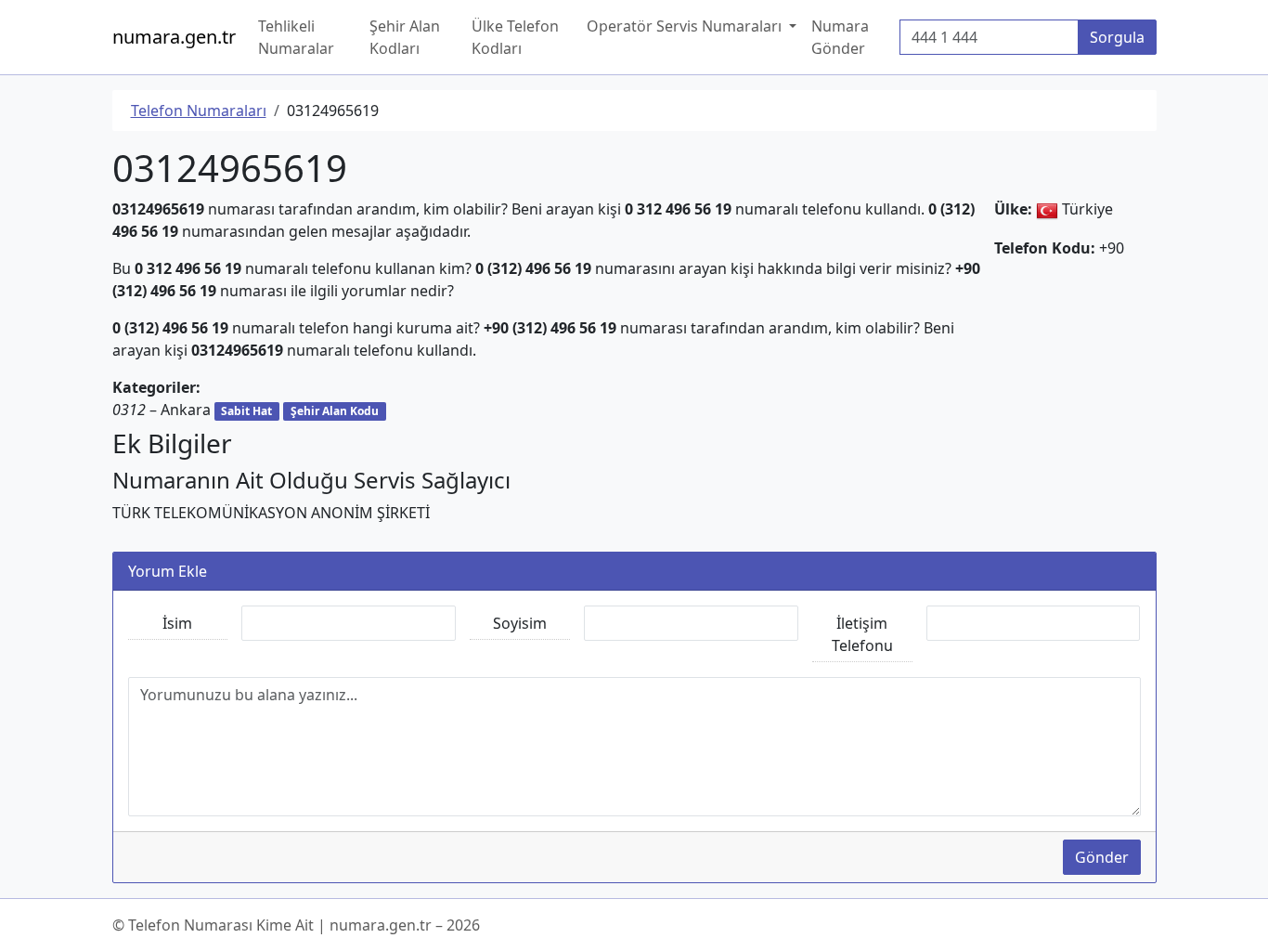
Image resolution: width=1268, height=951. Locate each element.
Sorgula (1117, 37)
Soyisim (520, 623)
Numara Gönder (840, 37)
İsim (177, 623)
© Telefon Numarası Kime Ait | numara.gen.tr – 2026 (296, 925)
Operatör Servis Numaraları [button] (686, 26)
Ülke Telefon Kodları (515, 37)
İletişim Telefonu (862, 634)
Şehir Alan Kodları (404, 37)
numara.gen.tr (174, 36)
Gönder (1102, 857)
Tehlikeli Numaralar (296, 37)
